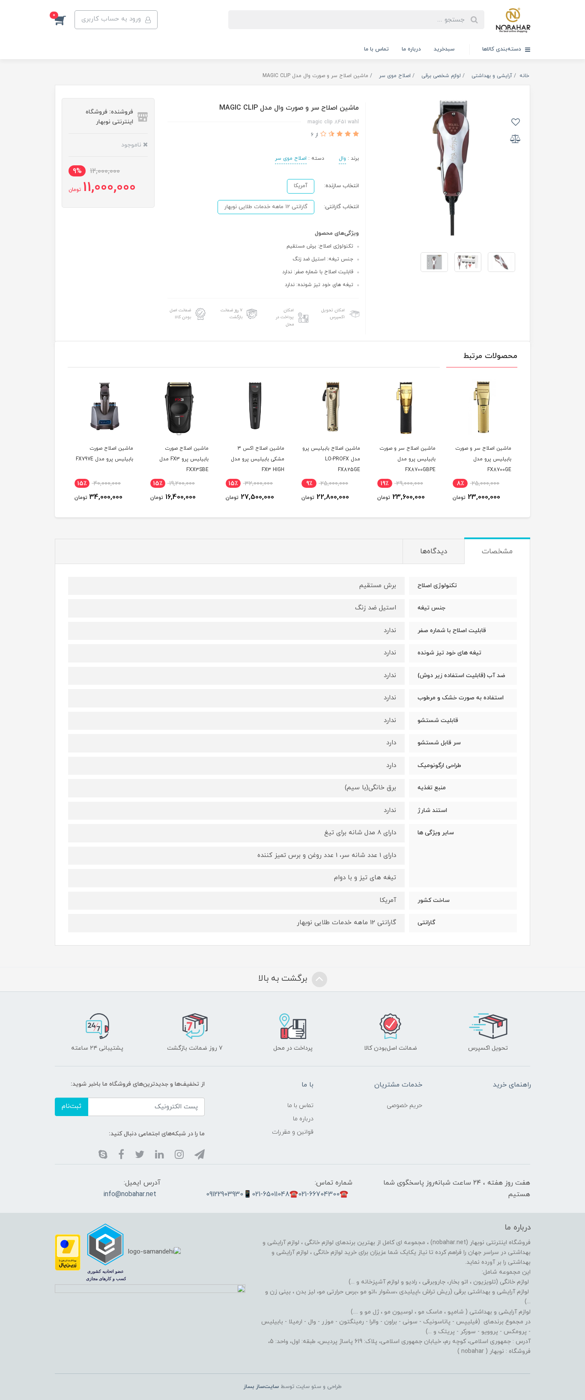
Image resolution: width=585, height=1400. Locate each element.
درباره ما (411, 49)
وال (342, 158)
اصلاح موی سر (291, 158)
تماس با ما (376, 49)
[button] (65, 19)
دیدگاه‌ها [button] (433, 551)
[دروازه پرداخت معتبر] (68, 1252)
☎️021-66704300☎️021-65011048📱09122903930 (277, 1194)
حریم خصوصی (404, 1105)
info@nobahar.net (129, 1194)
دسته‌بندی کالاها (502, 49)
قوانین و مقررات (292, 1132)
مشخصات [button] (497, 551)
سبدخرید (444, 49)
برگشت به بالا (284, 979)
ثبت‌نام (71, 1106)
